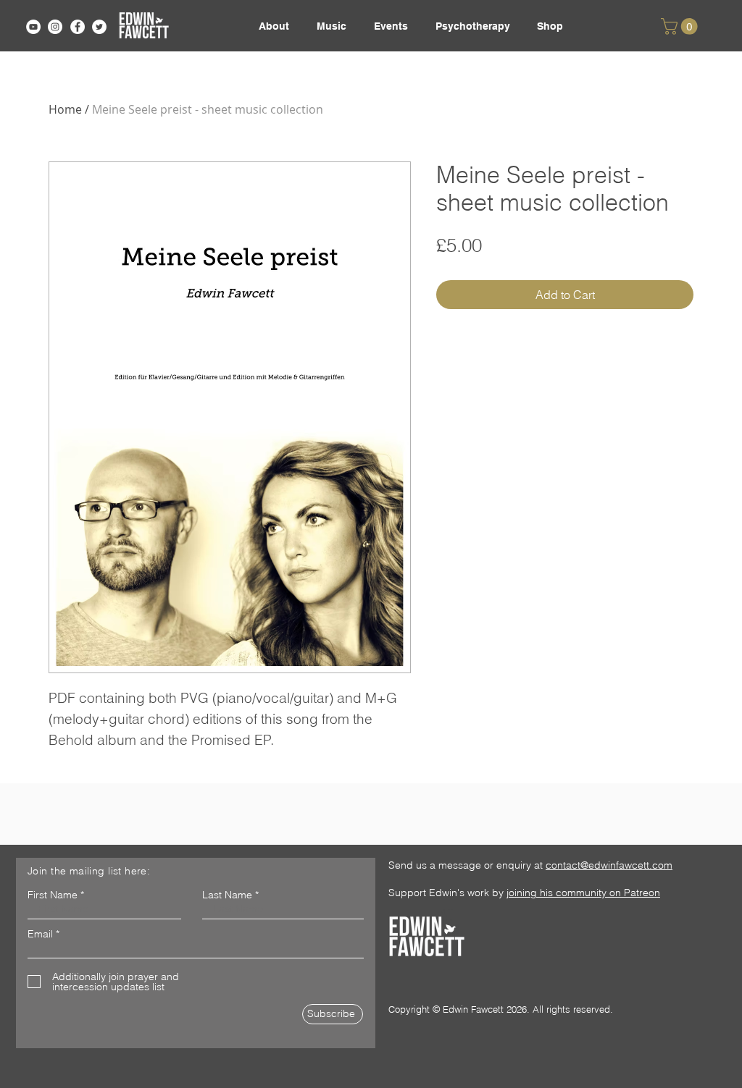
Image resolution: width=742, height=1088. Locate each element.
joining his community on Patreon (583, 892)
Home (65, 109)
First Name (53, 895)
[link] (681, 26)
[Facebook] (77, 27)
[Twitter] (99, 27)
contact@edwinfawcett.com (609, 865)
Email (40, 934)
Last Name (227, 895)
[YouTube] (33, 27)
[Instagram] (55, 27)
